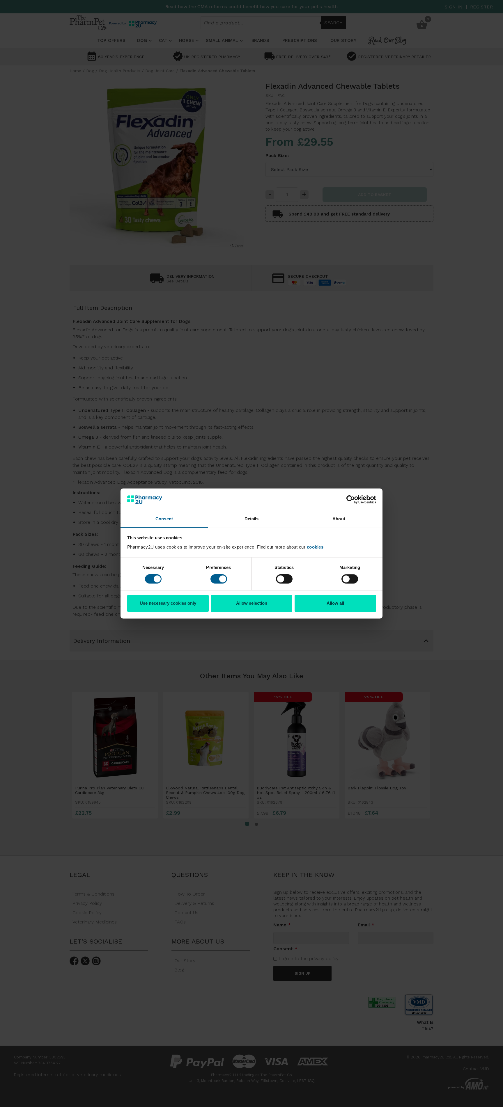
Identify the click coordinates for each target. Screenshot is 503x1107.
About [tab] (338, 518)
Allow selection (251, 603)
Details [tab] (252, 518)
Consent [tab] (164, 518)
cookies (315, 546)
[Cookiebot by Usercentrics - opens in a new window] (350, 499)
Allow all (335, 603)
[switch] (218, 579)
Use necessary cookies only (168, 603)
